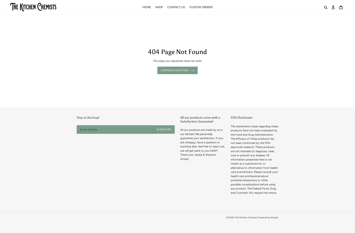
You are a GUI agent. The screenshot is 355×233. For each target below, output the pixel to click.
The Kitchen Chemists (246, 217)
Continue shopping (175, 70)
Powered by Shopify (268, 217)
